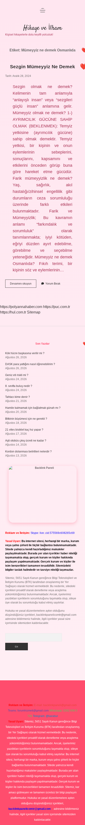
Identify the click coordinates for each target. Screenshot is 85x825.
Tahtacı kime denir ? (17, 397)
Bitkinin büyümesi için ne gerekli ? (26, 418)
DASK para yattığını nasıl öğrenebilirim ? (30, 364)
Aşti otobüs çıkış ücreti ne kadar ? (25, 440)
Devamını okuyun (23, 285)
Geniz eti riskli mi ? (16, 375)
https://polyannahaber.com (21, 307)
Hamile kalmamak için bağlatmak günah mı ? (33, 407)
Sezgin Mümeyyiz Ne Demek (42, 66)
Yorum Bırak (52, 283)
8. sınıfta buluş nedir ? (18, 386)
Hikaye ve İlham (42, 28)
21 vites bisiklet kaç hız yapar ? (24, 429)
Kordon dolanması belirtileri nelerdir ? (28, 451)
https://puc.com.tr (56, 307)
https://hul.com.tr (13, 312)
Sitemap (33, 312)
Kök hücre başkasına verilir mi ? (24, 353)
